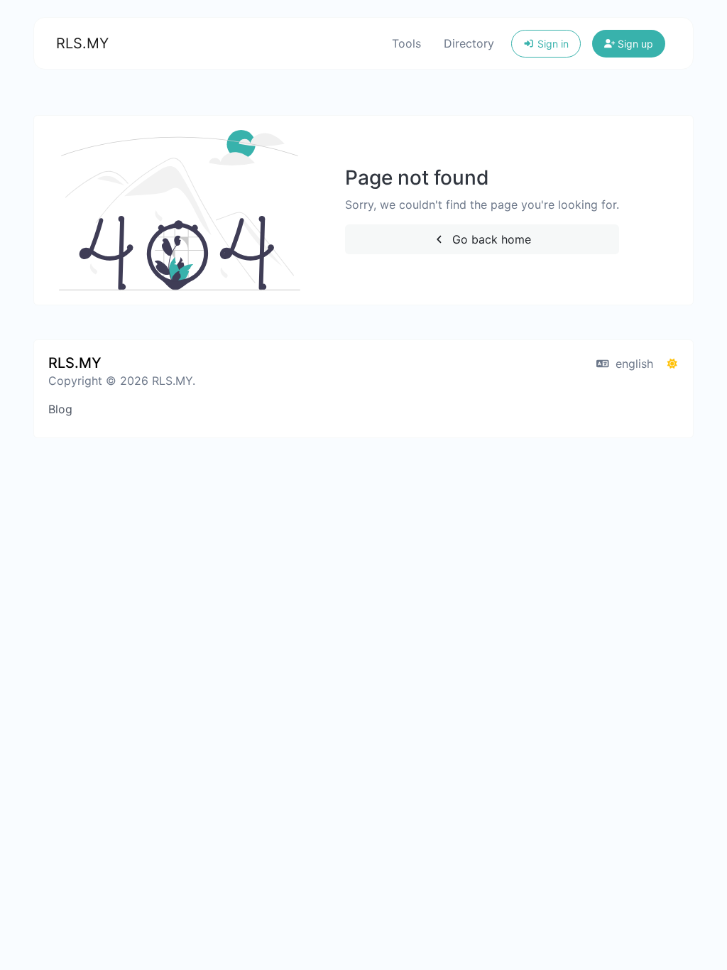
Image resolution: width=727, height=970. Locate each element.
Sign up (634, 44)
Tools (406, 43)
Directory (469, 43)
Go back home (490, 239)
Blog (60, 409)
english (632, 363)
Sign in (552, 44)
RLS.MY (82, 43)
